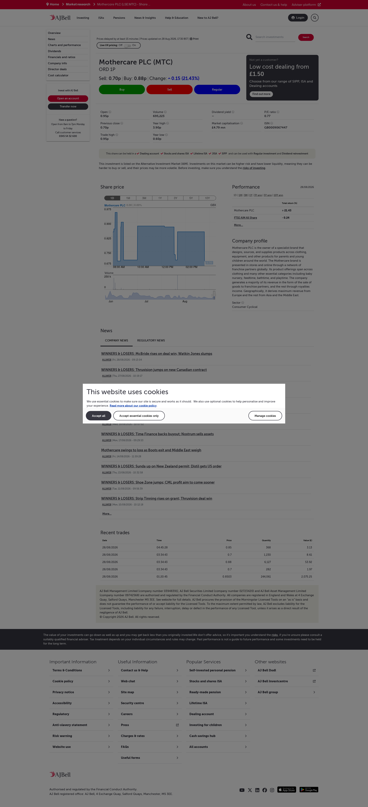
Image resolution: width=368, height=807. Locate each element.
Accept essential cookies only (139, 415)
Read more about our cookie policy (133, 405)
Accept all (98, 415)
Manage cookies (265, 415)
